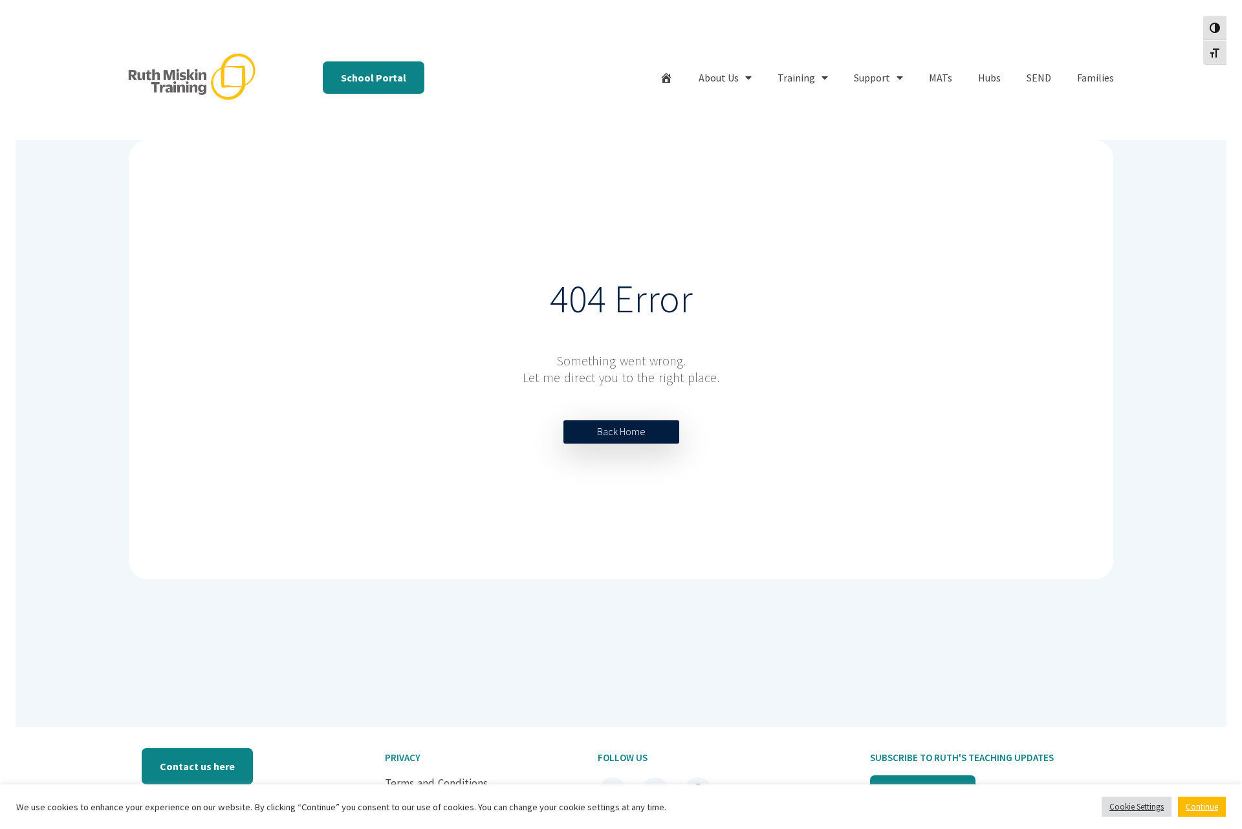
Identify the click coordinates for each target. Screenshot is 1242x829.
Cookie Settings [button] (1136, 806)
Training (796, 77)
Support (872, 77)
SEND (1039, 77)
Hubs (989, 77)
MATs (940, 77)
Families (1095, 77)
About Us (719, 77)
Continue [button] (1202, 806)
